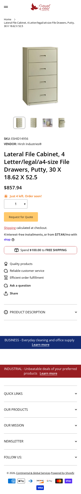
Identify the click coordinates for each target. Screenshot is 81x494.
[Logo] (40, 7)
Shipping (10, 228)
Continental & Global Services (33, 473)
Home (7, 19)
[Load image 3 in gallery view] (47, 123)
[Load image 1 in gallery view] (19, 123)
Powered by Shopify (62, 473)
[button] (11, 293)
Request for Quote (21, 217)
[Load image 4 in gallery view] (62, 123)
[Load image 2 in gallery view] (33, 123)
